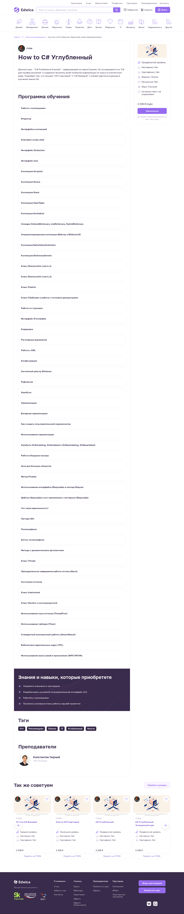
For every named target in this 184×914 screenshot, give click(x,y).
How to (91, 728)
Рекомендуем (36, 728)
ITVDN (29, 48)
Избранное (132, 10)
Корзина (148, 10)
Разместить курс (101, 886)
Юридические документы (26, 887)
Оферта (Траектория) (80, 904)
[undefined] (18, 825)
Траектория (76, 3)
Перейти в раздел (157, 785)
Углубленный (75, 728)
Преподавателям (149, 3)
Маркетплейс (101, 3)
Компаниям (118, 886)
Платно (52, 728)
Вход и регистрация (152, 883)
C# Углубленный (105, 822)
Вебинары (78, 890)
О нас (88, 3)
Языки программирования (35, 37)
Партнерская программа (119, 895)
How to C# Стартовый (67, 822)
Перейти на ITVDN (32, 856)
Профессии (117, 3)
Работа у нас (60, 890)
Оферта (77, 899)
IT (22, 37)
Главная (17, 37)
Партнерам (132, 3)
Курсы (76, 886)
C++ (22, 728)
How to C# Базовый (26, 822)
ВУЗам (116, 890)
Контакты (164, 3)
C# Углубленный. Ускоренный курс (144, 824)
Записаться (152, 111)
